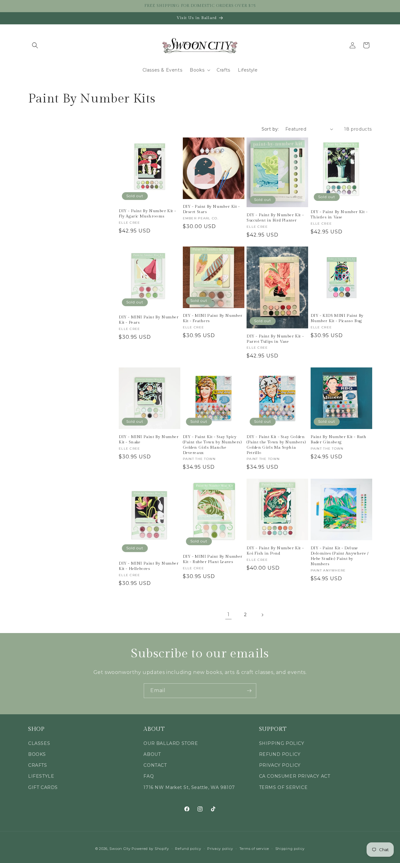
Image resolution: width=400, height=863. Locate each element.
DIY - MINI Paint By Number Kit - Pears (149, 320)
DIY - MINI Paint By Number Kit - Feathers (213, 318)
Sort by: (270, 129)
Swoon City (119, 848)
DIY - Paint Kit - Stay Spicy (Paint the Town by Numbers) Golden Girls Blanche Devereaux (212, 444)
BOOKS (37, 754)
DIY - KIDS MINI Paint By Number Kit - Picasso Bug (337, 318)
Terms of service (254, 848)
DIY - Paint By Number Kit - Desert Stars (211, 209)
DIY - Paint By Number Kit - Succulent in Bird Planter (275, 217)
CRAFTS (37, 765)
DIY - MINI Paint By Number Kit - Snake (149, 439)
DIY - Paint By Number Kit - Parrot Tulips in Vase (275, 339)
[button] (35, 45)
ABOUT (152, 754)
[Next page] (262, 615)
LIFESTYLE (41, 776)
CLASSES (39, 743)
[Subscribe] (249, 690)
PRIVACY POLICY (280, 765)
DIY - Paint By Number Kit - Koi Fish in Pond (275, 551)
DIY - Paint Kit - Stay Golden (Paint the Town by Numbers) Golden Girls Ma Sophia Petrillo (276, 444)
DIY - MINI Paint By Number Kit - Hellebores (149, 566)
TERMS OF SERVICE (283, 787)
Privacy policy (220, 848)
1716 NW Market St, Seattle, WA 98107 (189, 787)
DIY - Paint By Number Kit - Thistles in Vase (339, 214)
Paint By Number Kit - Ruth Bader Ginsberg (339, 439)
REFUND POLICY (280, 754)
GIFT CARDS (43, 787)
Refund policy (188, 848)
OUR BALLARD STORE (170, 743)
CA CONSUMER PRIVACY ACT (294, 776)
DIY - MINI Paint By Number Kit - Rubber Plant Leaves (213, 559)
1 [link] (229, 614)
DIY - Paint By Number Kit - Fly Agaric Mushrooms (147, 213)
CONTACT (155, 765)
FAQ (148, 776)
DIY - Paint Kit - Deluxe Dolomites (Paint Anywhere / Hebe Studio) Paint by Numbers (340, 556)
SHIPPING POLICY (281, 743)
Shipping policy (290, 848)
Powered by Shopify (150, 848)
